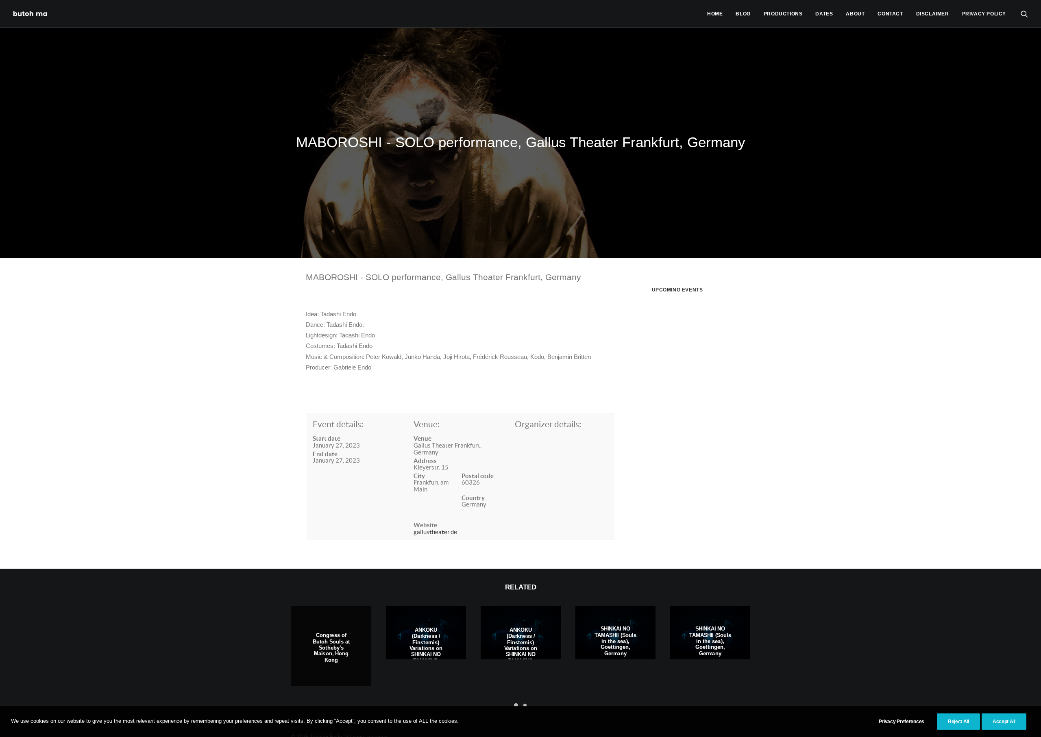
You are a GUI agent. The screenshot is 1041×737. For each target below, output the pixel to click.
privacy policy (984, 14)
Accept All (1004, 721)
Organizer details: (548, 424)
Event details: (338, 424)
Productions (783, 14)
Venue (422, 438)
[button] (1024, 13)
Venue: (427, 424)
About (855, 14)
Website (425, 525)
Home (715, 14)
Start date (326, 438)
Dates (824, 14)
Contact (890, 14)
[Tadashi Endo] (31, 13)
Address (425, 460)
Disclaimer (932, 14)
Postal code (478, 475)
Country (473, 497)
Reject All (958, 721)
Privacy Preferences (901, 721)
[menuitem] (714, 13)
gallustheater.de (435, 531)
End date (325, 453)
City (419, 475)
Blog (743, 14)
